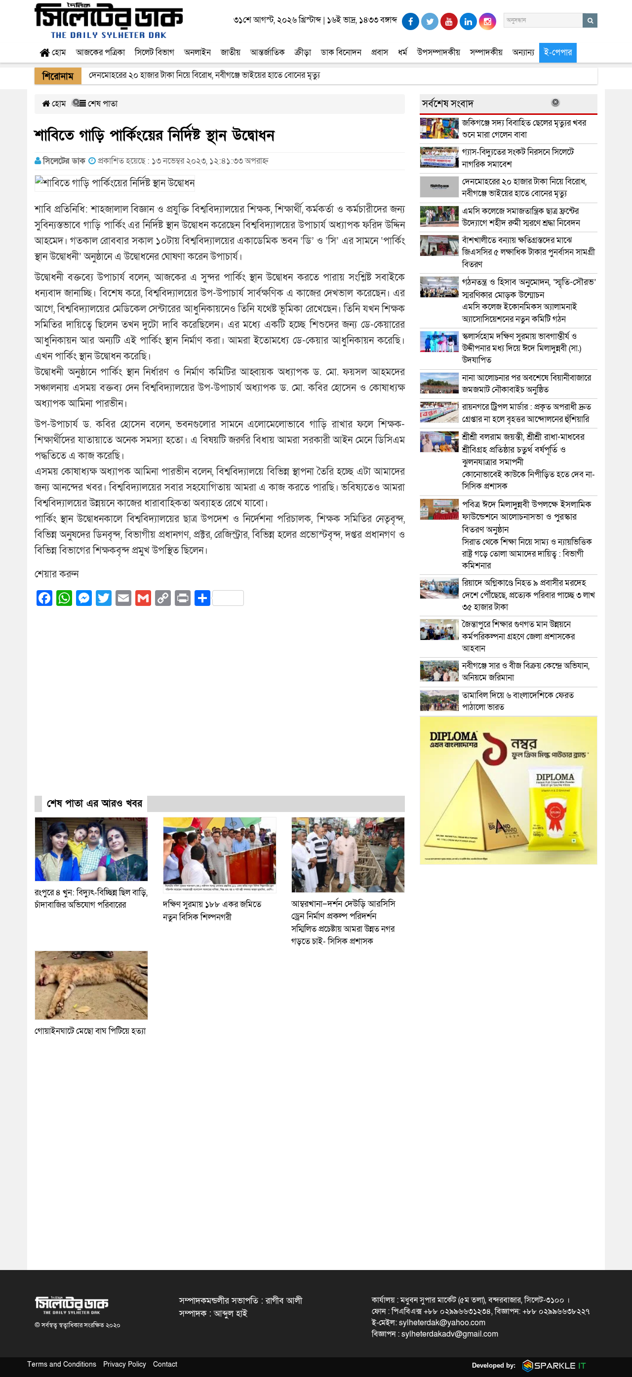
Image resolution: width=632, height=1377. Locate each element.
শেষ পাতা (102, 103)
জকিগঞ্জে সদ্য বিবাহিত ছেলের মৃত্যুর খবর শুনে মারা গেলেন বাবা (524, 129)
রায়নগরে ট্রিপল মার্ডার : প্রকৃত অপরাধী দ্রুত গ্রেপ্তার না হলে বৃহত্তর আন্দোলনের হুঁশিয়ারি (526, 412)
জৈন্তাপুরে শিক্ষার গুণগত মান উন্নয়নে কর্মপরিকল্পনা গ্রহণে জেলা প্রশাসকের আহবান (518, 636)
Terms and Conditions (61, 1364)
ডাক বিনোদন (341, 52)
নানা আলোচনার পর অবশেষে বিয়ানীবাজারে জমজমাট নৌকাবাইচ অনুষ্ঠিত (526, 383)
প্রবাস (379, 52)
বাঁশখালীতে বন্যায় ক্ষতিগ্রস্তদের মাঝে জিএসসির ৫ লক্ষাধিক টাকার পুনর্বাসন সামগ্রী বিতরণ (528, 252)
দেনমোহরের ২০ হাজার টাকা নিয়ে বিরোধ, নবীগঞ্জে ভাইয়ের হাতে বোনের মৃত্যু (524, 187)
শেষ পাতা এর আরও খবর (94, 803)
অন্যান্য (523, 52)
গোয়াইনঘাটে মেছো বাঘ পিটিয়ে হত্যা (90, 1031)
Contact (165, 1364)
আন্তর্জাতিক (267, 52)
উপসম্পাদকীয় (438, 52)
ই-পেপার (558, 52)
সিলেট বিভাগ (154, 52)
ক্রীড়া (303, 52)
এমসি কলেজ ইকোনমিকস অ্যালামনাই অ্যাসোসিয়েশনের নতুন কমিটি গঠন (529, 301)
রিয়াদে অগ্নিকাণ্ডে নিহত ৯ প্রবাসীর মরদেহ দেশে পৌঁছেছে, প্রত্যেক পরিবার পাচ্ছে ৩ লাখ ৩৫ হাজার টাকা (528, 595)
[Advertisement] (219, 710)
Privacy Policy (124, 1364)
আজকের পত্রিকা (100, 52)
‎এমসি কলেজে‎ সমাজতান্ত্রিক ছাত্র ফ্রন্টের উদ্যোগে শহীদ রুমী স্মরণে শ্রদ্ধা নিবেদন (521, 217)
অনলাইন (197, 52)
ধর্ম (402, 52)
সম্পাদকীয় (486, 52)
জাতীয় (230, 52)
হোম (58, 52)
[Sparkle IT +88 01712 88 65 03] (552, 1365)
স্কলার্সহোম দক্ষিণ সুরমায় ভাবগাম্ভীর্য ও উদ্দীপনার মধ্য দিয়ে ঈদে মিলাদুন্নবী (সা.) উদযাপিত (521, 348)
